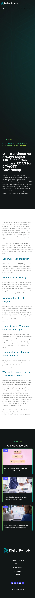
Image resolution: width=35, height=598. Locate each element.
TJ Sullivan (5, 243)
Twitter (14, 414)
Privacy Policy (17, 567)
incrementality (8, 289)
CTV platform (22, 403)
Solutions (17, 574)
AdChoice (17, 571)
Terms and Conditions (17, 560)
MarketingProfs (25, 410)
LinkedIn (6, 414)
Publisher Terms (18, 564)
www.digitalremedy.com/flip (13, 405)
